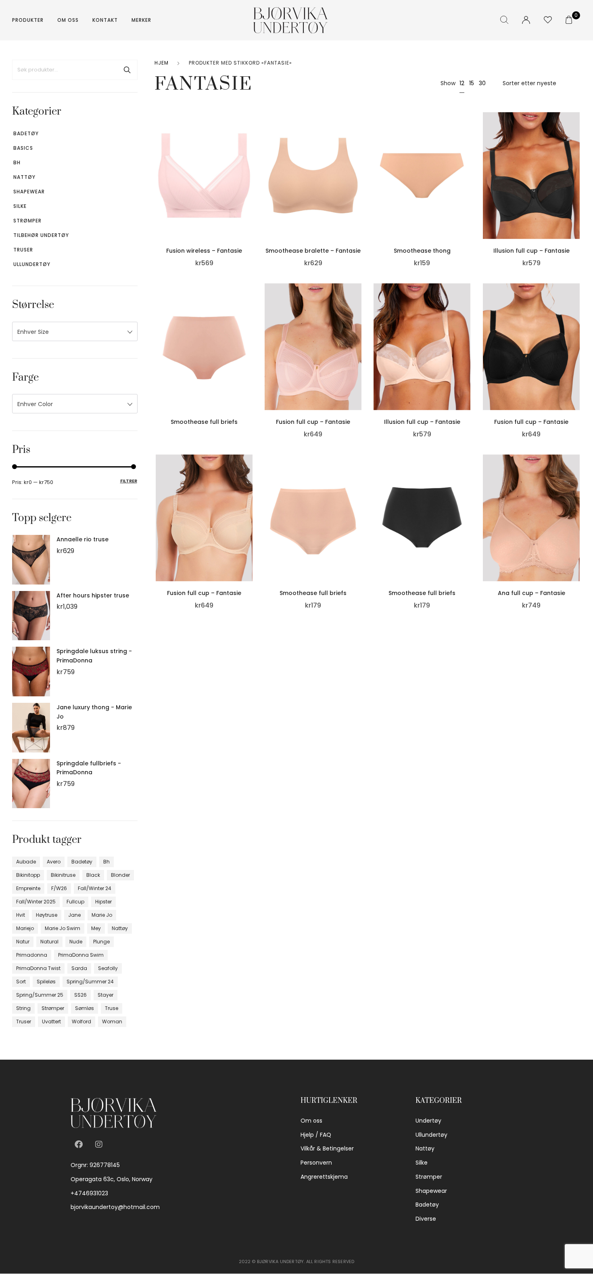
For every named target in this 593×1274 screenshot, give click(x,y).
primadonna (31, 954)
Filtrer (128, 481)
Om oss (68, 20)
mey (96, 928)
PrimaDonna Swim (81, 954)
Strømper (27, 220)
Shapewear (29, 191)
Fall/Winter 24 (94, 888)
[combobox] (75, 331)
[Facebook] (79, 1144)
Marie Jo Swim (62, 928)
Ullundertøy (31, 264)
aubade (26, 861)
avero (54, 861)
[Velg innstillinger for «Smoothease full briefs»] (250, 356)
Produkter (28, 20)
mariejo (25, 928)
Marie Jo (102, 914)
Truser (23, 249)
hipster (103, 901)
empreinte (28, 888)
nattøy (120, 928)
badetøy (81, 861)
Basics (23, 148)
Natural (49, 941)
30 (482, 83)
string (23, 1008)
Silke (20, 206)
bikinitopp (28, 875)
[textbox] (74, 332)
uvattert (51, 1021)
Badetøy (26, 133)
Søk (127, 70)
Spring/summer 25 (39, 994)
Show (448, 83)
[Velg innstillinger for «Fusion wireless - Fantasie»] (250, 184)
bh (106, 861)
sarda (79, 968)
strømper (53, 1008)
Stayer (105, 994)
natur (22, 941)
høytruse (46, 914)
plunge (101, 941)
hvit (20, 914)
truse (111, 1008)
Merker (141, 20)
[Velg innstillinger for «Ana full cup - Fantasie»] (578, 526)
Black (93, 875)
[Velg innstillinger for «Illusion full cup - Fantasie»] (578, 184)
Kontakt (105, 20)
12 (461, 83)
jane (74, 914)
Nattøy (24, 177)
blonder (120, 875)
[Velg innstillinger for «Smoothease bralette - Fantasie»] (359, 184)
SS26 (80, 994)
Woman (112, 1021)
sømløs (84, 1008)
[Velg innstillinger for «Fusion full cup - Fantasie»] (359, 356)
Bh (17, 162)
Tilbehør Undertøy (41, 235)
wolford (81, 1021)
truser (23, 1021)
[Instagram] (99, 1144)
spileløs (46, 981)
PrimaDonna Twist (38, 968)
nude (75, 941)
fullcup (75, 901)
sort (21, 981)
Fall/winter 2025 (36, 901)
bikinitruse (63, 875)
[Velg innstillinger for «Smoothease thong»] (469, 184)
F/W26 (59, 888)
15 (471, 83)
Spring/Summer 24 (90, 981)
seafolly (108, 968)
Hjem (162, 62)
